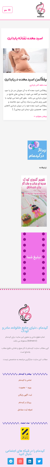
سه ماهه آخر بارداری (38, 85)
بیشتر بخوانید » (40, 116)
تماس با (27, 380)
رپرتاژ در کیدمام (25, 402)
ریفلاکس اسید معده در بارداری (26, 79)
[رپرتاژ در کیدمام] (37, 150)
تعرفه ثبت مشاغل (25, 409)
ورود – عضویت (25, 387)
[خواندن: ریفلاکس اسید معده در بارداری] (25, 60)
